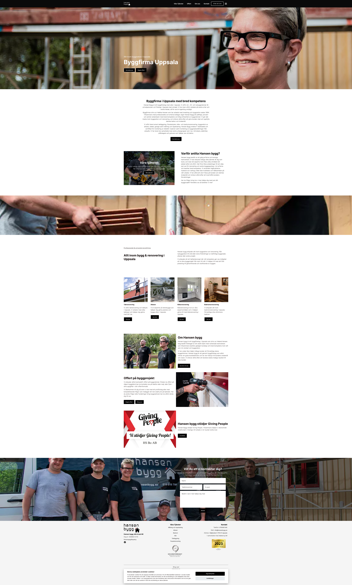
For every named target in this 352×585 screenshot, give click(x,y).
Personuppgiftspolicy (130, 539)
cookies (137, 574)
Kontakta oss (129, 70)
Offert (189, 4)
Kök (175, 535)
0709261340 (223, 527)
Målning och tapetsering (175, 527)
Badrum (175, 533)
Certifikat (182, 435)
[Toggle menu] (225, 3)
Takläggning (175, 538)
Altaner (175, 530)
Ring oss (139, 402)
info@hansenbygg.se (221, 530)
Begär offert (141, 70)
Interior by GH (223, 535)
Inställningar (210, 578)
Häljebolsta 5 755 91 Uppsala (218, 533)
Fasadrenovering (175, 541)
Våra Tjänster (178, 4)
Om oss (197, 4)
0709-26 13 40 (217, 3)
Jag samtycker (210, 573)
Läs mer (128, 319)
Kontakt (206, 4)
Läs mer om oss (184, 366)
